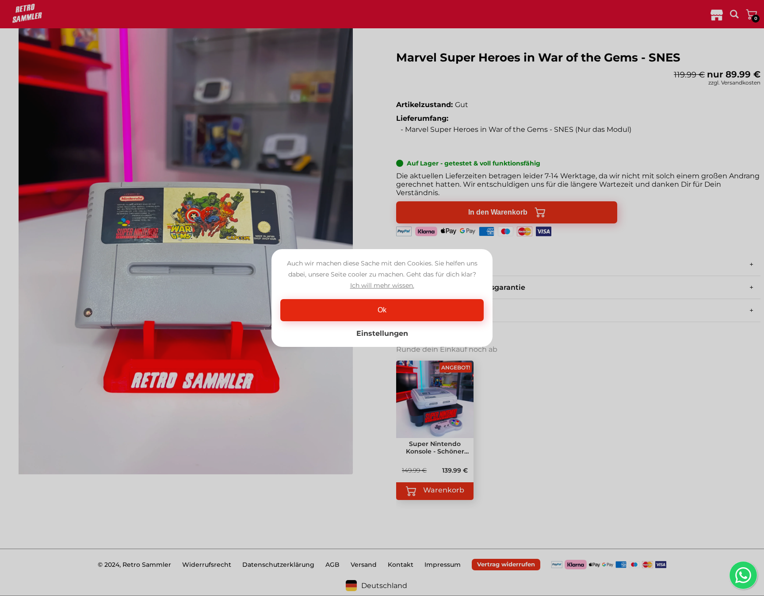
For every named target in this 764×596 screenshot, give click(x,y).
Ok (382, 310)
